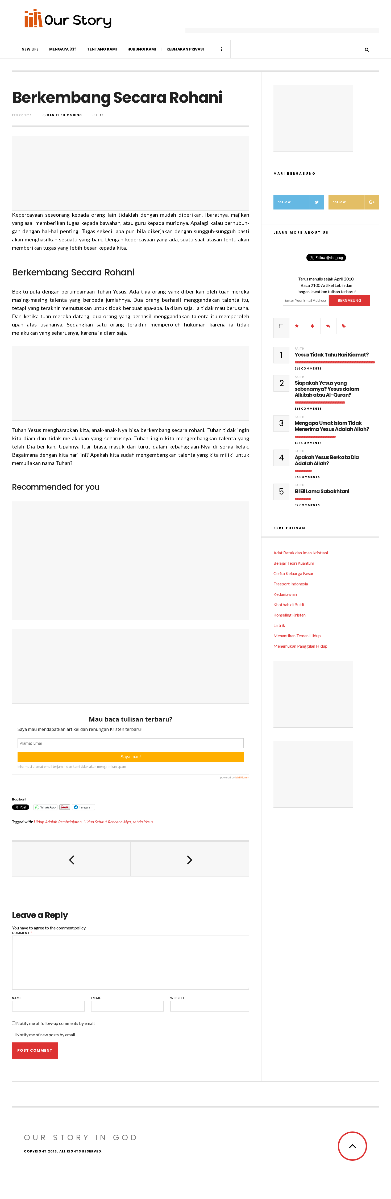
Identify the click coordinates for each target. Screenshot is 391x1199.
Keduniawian (285, 594)
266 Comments (308, 368)
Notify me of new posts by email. (46, 1034)
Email (96, 997)
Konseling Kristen (289, 614)
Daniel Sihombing (64, 115)
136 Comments (308, 443)
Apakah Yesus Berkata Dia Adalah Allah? (327, 461)
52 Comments (307, 505)
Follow (284, 202)
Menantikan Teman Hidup (297, 635)
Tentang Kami (102, 49)
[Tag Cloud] (344, 326)
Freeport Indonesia (290, 583)
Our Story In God (81, 1137)
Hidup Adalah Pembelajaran (58, 821)
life (99, 115)
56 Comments (307, 477)
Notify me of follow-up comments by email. (55, 1023)
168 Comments (308, 408)
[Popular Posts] (281, 326)
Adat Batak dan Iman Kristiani (300, 552)
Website (177, 997)
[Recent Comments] (328, 326)
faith (300, 348)
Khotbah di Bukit (289, 604)
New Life (30, 49)
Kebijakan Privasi (185, 49)
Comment (22, 932)
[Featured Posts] (297, 326)
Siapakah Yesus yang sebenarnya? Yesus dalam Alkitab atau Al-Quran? (327, 389)
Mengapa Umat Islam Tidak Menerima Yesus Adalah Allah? (332, 426)
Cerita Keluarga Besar (293, 573)
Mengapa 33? (62, 49)
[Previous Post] (71, 859)
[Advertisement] (282, 20)
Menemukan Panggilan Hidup (300, 645)
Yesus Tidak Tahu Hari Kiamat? (332, 355)
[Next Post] (190, 859)
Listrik (279, 625)
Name (17, 997)
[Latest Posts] (313, 326)
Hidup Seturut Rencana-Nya (107, 821)
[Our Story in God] (67, 18)
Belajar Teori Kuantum (293, 562)
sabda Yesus (143, 821)
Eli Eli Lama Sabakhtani (322, 492)
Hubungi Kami (141, 49)
